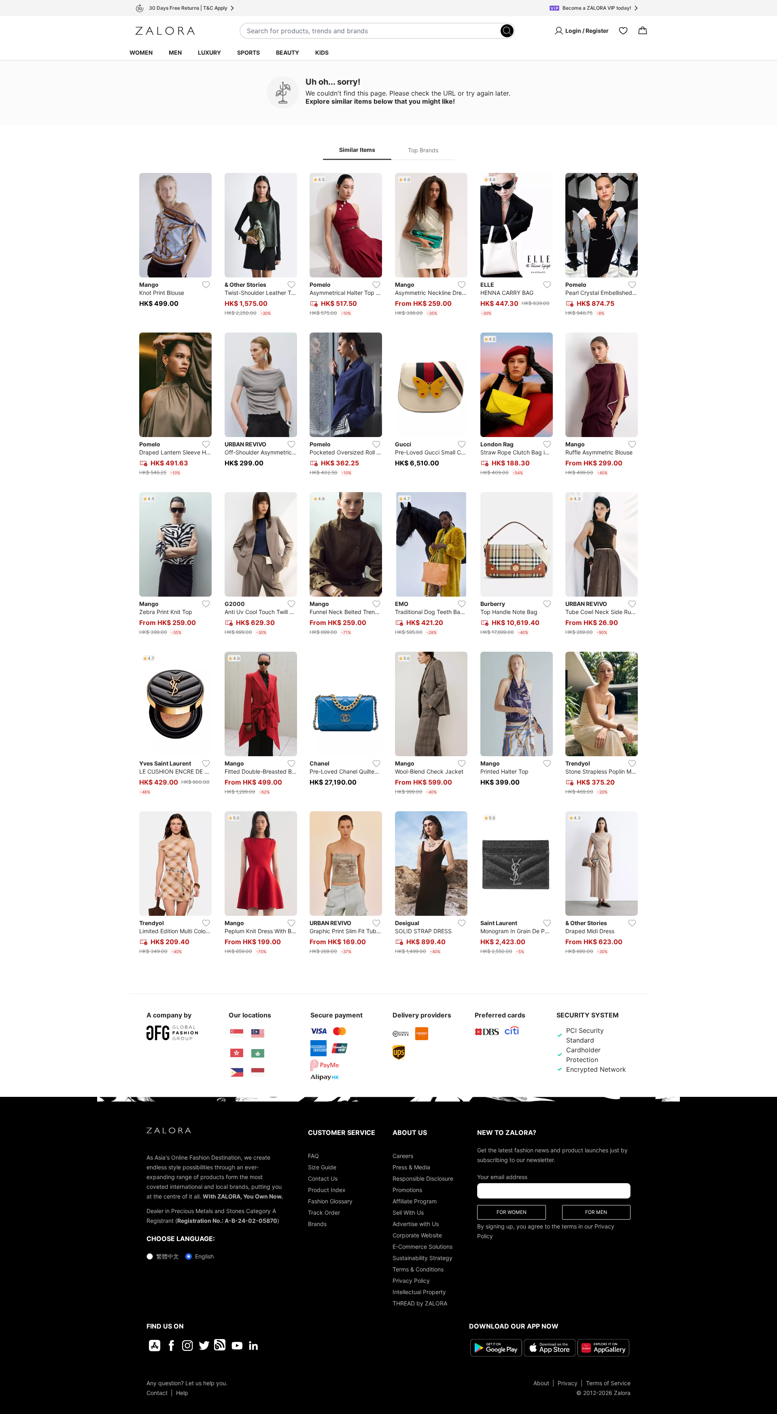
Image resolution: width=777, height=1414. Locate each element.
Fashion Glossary (330, 1201)
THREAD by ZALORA (420, 1303)
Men (175, 52)
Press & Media (411, 1167)
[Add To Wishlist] (206, 285)
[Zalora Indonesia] (258, 1072)
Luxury (209, 52)
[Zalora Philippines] (237, 1072)
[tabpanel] (389, 565)
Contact (157, 1392)
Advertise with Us (416, 1223)
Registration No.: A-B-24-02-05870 (227, 1220)
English (204, 1256)
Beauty (287, 52)
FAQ (313, 1155)
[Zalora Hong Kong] (237, 1053)
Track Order (324, 1212)
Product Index (327, 1189)
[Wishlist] (623, 31)
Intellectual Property (419, 1291)
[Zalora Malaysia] (258, 1034)
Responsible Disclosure (423, 1178)
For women (511, 1212)
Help (182, 1392)
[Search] (507, 30)
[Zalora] (165, 31)
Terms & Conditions (418, 1269)
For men (596, 1212)
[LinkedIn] (253, 1345)
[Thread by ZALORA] (220, 1345)
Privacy (567, 1383)
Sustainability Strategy (422, 1257)
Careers (403, 1155)
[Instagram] (187, 1345)
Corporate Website (417, 1235)
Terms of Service (608, 1383)
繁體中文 (167, 1256)
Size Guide (322, 1167)
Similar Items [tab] (357, 149)
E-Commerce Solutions (422, 1246)
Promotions (407, 1189)
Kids (322, 52)
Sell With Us (408, 1212)
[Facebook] (171, 1345)
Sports (248, 52)
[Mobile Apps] (154, 1345)
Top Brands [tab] (423, 150)
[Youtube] (237, 1345)
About (541, 1383)
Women (141, 52)
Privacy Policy (411, 1280)
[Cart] (643, 31)
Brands (317, 1223)
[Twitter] (204, 1345)
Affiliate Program (415, 1201)
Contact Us (323, 1178)
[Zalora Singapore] (237, 1034)
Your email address (502, 1176)
